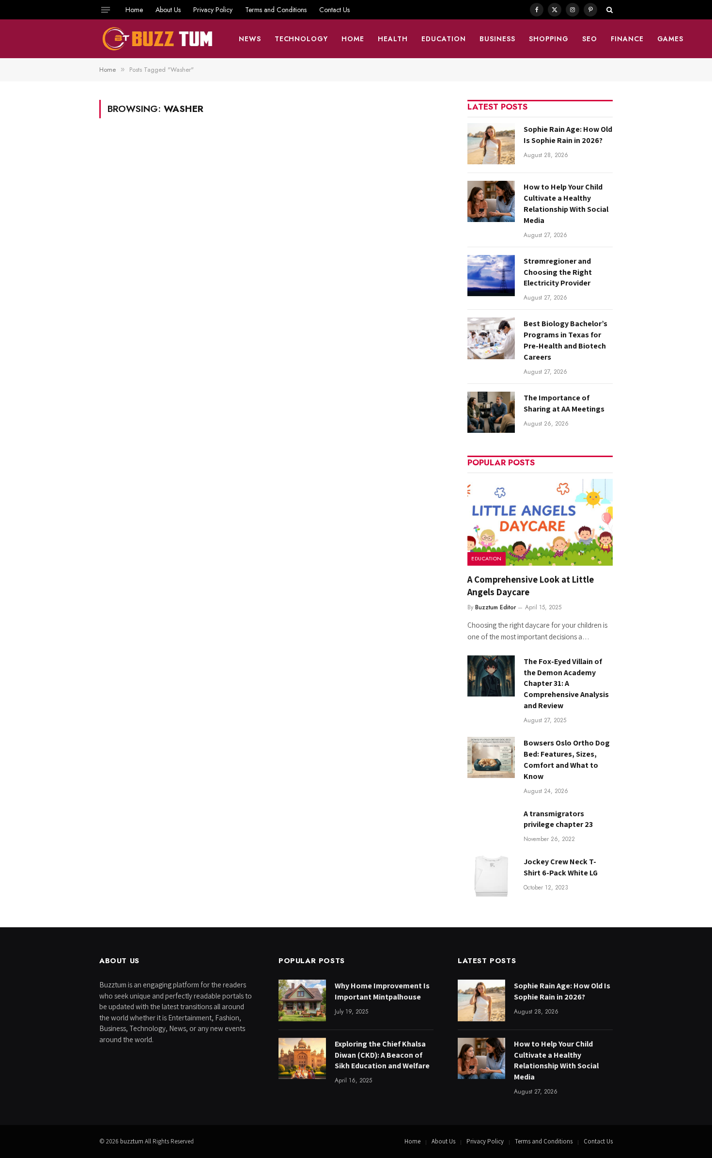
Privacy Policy (212, 10)
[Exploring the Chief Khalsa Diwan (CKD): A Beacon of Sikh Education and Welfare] (302, 1058)
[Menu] (105, 9)
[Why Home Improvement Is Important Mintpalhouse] (302, 1000)
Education (443, 39)
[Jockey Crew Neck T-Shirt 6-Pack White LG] (491, 876)
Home (134, 10)
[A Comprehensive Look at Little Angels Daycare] (540, 522)
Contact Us (334, 10)
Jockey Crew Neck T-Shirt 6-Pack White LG (561, 867)
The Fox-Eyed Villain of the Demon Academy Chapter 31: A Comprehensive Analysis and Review (566, 683)
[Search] (608, 9)
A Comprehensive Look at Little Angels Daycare (530, 585)
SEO (589, 39)
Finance (627, 39)
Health (393, 39)
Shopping (549, 39)
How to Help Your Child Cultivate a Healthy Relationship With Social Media (566, 203)
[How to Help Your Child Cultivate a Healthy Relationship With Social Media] (491, 201)
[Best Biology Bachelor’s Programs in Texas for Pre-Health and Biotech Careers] (491, 338)
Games (670, 39)
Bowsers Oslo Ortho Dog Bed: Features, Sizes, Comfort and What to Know (567, 759)
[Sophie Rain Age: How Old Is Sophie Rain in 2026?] (491, 143)
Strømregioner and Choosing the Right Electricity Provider (558, 272)
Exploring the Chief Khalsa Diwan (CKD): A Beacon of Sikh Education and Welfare (382, 1055)
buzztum (132, 1141)
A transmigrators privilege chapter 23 (558, 819)
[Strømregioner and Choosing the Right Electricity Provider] (491, 275)
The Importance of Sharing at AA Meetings (564, 403)
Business (497, 39)
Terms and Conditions (276, 10)
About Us (168, 10)
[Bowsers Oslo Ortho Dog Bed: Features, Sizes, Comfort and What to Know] (491, 757)
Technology (301, 39)
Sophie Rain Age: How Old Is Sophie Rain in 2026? (568, 134)
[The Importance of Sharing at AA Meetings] (491, 412)
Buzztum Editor (495, 607)
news (250, 39)
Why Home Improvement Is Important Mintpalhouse (382, 991)
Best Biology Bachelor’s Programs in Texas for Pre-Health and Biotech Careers (565, 340)
